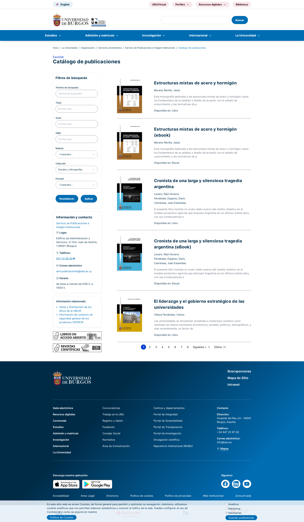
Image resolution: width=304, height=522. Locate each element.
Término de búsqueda (67, 87)
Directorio (112, 495)
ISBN (58, 133)
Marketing (234, 508)
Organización (88, 47)
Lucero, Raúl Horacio (166, 194)
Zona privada (243, 495)
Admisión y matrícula (99, 35)
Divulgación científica (166, 439)
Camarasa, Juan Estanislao (170, 202)
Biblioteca (242, 4)
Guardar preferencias (241, 517)
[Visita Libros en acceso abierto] (77, 336)
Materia (59, 148)
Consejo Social (111, 433)
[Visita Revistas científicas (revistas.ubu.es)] (77, 348)
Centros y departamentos (169, 408)
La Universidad (245, 35)
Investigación (151, 35)
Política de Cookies (61, 517)
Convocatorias (111, 408)
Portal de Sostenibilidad (168, 420)
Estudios (51, 35)
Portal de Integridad (166, 414)
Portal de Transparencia (168, 427)
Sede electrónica (63, 408)
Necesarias (234, 512)
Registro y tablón (112, 420)
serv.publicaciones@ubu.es (72, 271)
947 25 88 (64, 258)
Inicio (55, 47)
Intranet (234, 384)
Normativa (108, 439)
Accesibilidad (61, 495)
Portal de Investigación (167, 433)
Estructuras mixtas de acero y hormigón (195, 82)
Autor (58, 118)
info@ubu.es (224, 442)
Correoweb (59, 420)
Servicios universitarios (110, 47)
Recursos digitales (64, 414)
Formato (60, 178)
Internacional (198, 35)
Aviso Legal (88, 495)
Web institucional (213, 495)
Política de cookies (141, 495)
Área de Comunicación (116, 446)
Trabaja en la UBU (113, 414)
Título (58, 102)
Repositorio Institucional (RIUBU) (173, 446)
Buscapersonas (239, 371)
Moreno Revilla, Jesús (167, 90)
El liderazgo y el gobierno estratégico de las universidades (199, 304)
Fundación (108, 427)
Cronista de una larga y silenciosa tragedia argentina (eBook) (198, 243)
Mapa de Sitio (238, 378)
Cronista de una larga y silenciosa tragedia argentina (198, 183)
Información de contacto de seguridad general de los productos (76, 318)
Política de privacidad (178, 495)
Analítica (233, 504)
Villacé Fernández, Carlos (169, 314)
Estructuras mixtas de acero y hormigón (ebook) (195, 132)
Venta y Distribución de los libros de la (75, 308)
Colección (61, 163)
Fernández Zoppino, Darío (169, 198)
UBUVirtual (159, 4)
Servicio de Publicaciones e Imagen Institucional (150, 47)
